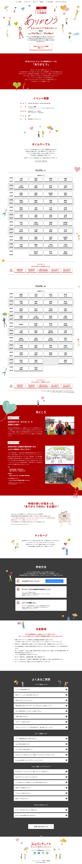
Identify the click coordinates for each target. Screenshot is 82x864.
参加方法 (41, 1)
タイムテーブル (27, 1)
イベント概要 (18, 1)
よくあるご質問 (49, 1)
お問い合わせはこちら (41, 826)
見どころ (35, 1)
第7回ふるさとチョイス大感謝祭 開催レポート (41, 47)
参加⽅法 (40, 155)
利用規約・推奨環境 (46, 860)
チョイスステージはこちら (41, 161)
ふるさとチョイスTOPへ (60, 1)
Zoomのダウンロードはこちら (54, 581)
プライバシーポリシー (36, 860)
